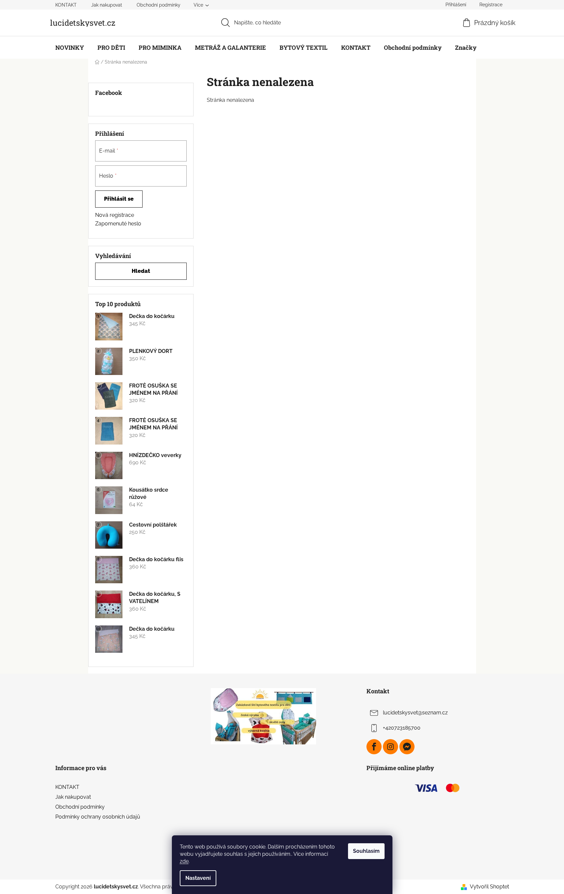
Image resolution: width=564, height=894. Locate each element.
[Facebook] (374, 746)
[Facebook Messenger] (407, 746)
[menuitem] (70, 47)
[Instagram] (390, 746)
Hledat (141, 271)
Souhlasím (366, 851)
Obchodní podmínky (158, 5)
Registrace (490, 4)
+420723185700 (401, 728)
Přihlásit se (119, 199)
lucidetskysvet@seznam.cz (415, 712)
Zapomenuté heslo (118, 223)
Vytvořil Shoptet (489, 886)
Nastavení (198, 878)
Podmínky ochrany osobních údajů (97, 817)
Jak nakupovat (106, 5)
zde (184, 861)
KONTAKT (66, 5)
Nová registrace (114, 215)
